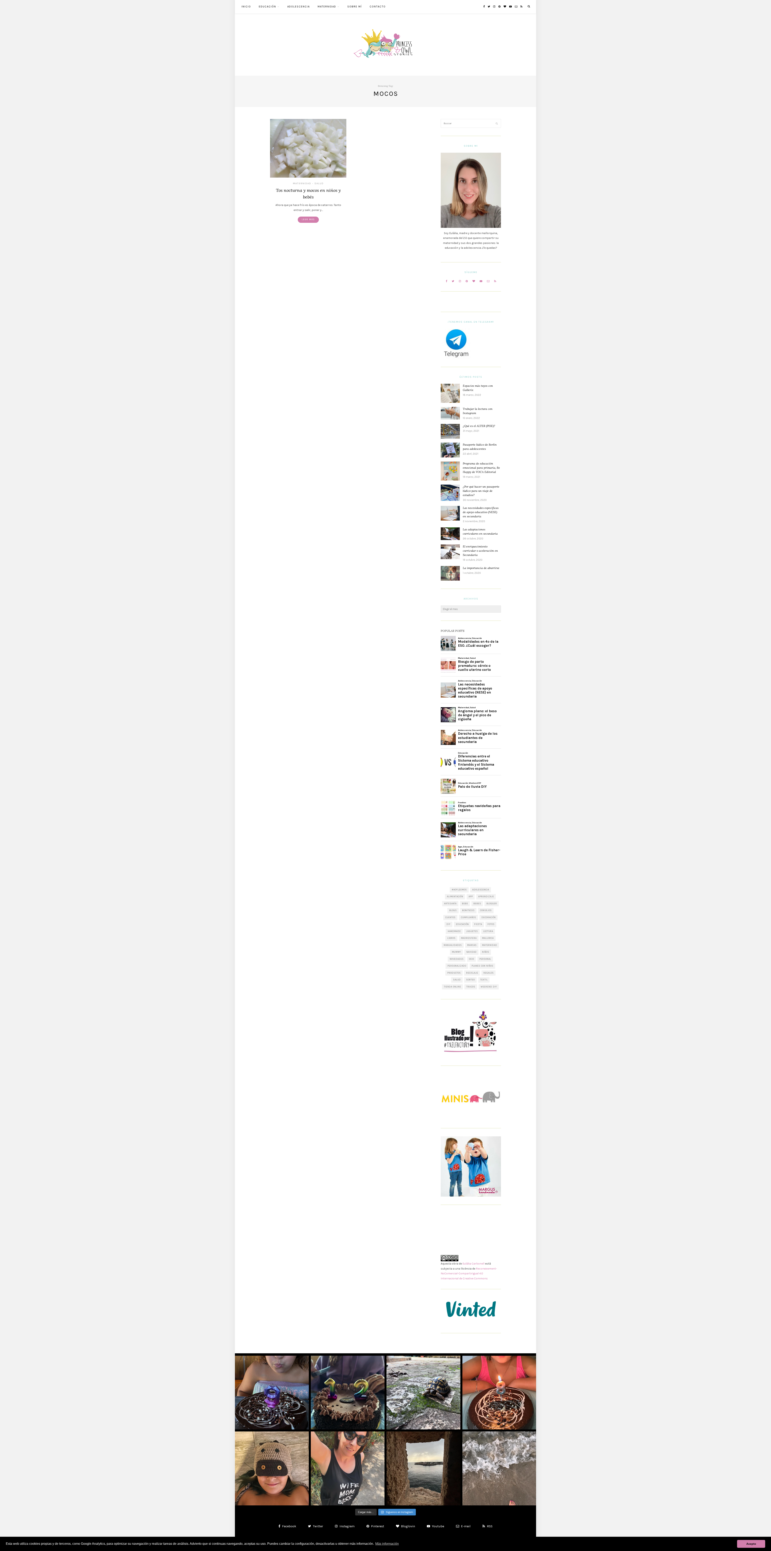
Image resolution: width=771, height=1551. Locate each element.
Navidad (471, 952)
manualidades (453, 945)
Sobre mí (354, 6)
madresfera (469, 938)
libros (451, 938)
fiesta (478, 924)
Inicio (246, 6)
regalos (488, 973)
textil (484, 979)
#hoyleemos (459, 889)
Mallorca (488, 938)
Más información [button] (387, 1543)
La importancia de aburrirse (481, 568)
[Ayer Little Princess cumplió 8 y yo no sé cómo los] (499, 1393)
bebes (477, 903)
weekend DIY (489, 986)
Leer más (308, 219)
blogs (453, 910)
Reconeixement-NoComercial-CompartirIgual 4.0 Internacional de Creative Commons (469, 1273)
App (471, 896)
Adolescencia (298, 6)
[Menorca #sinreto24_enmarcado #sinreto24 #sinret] (423, 1468)
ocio (471, 959)
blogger (491, 903)
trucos (470, 986)
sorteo (470, 979)
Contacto (378, 6)
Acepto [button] (751, 1543)
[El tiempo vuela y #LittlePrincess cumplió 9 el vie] (272, 1393)
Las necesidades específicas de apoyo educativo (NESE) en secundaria (481, 512)
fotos (491, 924)
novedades (457, 959)
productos (454, 973)
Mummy (456, 952)
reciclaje (472, 973)
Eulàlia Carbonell (473, 1263)
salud (457, 979)
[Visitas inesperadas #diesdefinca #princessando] (423, 1393)
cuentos (450, 917)
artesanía (450, 903)
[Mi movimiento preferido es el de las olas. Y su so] (499, 1468)
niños (485, 952)
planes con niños (482, 966)
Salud (319, 183)
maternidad (489, 945)
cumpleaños (468, 917)
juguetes (472, 931)
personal (485, 959)
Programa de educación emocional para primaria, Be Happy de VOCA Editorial (481, 468)
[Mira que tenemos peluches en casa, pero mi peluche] (272, 1468)
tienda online (452, 986)
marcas (472, 945)
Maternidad (327, 6)
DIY (449, 924)
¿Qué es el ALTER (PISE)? (479, 426)
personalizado (457, 966)
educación (462, 924)
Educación (267, 6)
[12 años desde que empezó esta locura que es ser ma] (348, 1393)
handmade (454, 931)
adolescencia (480, 889)
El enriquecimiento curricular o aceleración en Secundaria (480, 551)
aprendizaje (486, 896)
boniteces (468, 910)
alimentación (455, 896)
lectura (488, 931)
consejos (486, 910)
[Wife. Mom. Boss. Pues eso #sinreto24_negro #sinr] (348, 1468)
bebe (465, 903)
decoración (488, 917)
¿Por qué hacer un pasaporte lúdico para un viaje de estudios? (481, 491)
